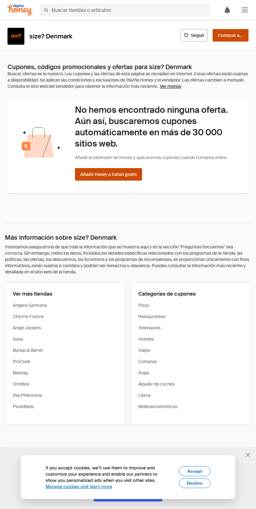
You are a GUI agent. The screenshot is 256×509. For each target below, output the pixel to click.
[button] (245, 10)
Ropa (143, 373)
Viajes (144, 350)
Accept (194, 471)
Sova (18, 339)
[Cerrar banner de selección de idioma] (248, 455)
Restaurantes (151, 316)
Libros (144, 395)
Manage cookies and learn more (79, 486)
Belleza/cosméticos (157, 406)
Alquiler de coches (156, 384)
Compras (147, 361)
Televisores (149, 328)
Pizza (143, 305)
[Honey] (19, 10)
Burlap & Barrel (27, 350)
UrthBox (21, 384)
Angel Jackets (27, 328)
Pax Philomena (27, 395)
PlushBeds (23, 406)
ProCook (21, 361)
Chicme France (28, 316)
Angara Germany (30, 305)
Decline (195, 483)
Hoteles (146, 339)
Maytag (20, 373)
